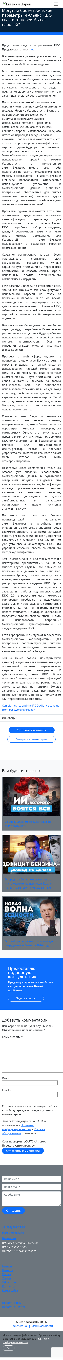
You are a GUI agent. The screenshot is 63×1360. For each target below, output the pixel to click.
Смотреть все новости (31, 730)
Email (5, 1090)
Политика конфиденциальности (31, 1326)
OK (8, 1348)
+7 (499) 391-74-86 (13, 1227)
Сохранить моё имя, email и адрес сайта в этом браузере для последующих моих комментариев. (29, 1110)
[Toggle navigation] (56, 4)
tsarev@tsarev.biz (13, 1233)
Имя (5, 1078)
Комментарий (12, 1037)
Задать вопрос (26, 998)
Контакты (8, 1286)
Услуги (6, 1278)
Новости (7, 1270)
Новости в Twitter (13, 1307)
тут (31, 49)
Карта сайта (10, 1290)
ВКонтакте (9, 1238)
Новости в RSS (11, 1303)
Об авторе (9, 1282)
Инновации (9, 718)
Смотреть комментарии (31, 739)
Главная (7, 1266)
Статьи (6, 1274)
